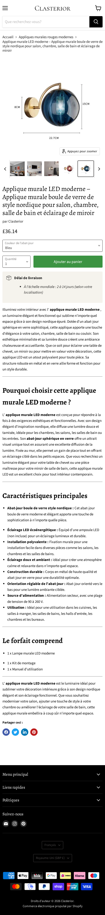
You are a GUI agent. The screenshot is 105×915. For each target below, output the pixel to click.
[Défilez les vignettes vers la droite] (98, 169)
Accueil (7, 37)
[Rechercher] (96, 21)
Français (50, 845)
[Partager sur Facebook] (6, 732)
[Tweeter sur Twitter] (15, 732)
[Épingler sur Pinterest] (34, 732)
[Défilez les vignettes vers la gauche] (6, 169)
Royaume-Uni (50, 858)
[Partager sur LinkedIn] (24, 732)
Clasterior (15, 221)
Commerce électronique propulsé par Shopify (53, 906)
